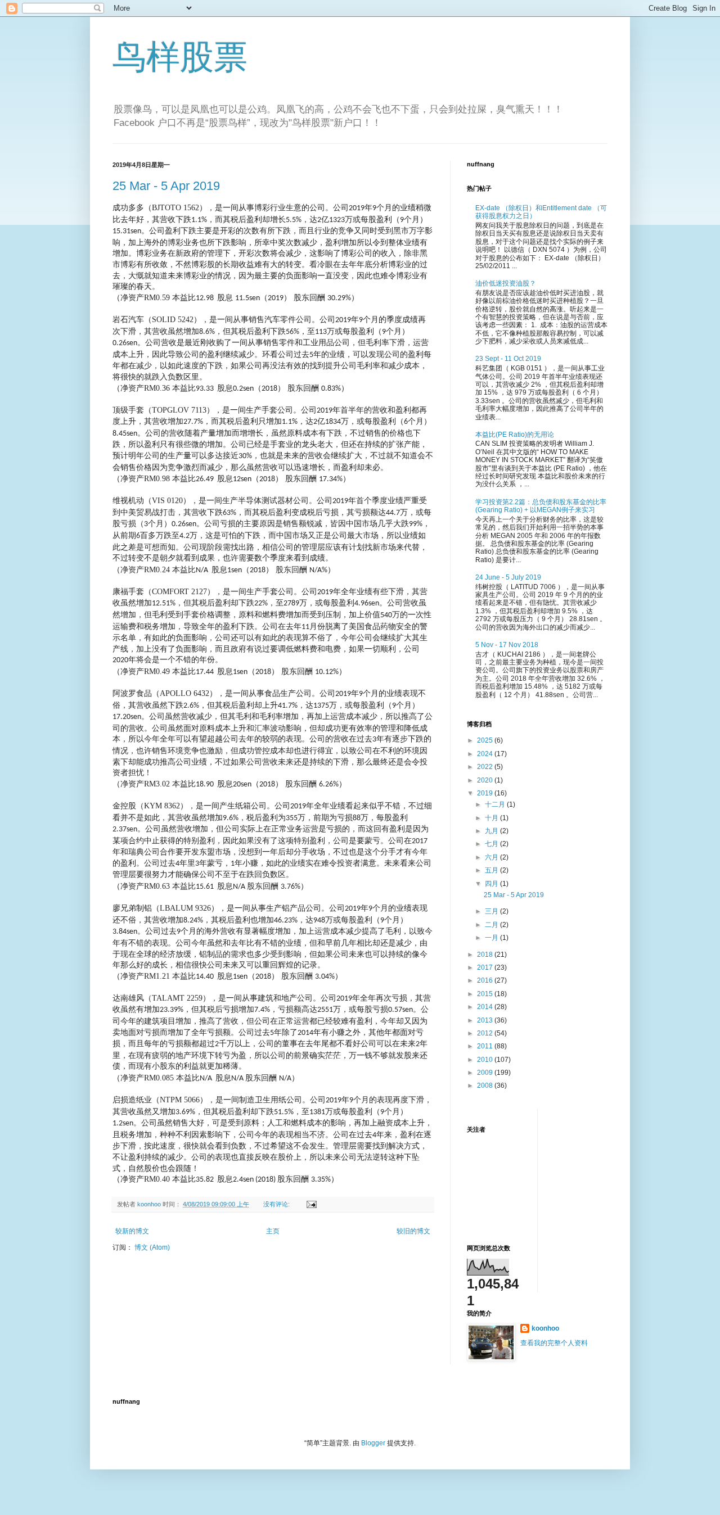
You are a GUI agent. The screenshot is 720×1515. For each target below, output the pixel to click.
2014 (485, 1007)
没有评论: (277, 1204)
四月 (492, 884)
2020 (485, 780)
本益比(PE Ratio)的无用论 (514, 434)
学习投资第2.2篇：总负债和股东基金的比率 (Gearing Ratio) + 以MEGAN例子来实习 (540, 506)
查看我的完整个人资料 (554, 1343)
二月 (492, 925)
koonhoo (545, 1328)
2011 (485, 1046)
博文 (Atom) (152, 1247)
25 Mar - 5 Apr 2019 (166, 186)
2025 (485, 740)
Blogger (373, 1443)
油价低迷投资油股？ (505, 283)
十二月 (496, 804)
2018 (485, 954)
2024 (485, 754)
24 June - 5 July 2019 (508, 577)
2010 (485, 1060)
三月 (492, 911)
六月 (492, 857)
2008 (485, 1085)
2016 (485, 980)
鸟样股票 (180, 57)
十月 (492, 818)
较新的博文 (132, 1231)
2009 (485, 1073)
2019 (485, 793)
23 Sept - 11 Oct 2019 (508, 359)
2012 (485, 1033)
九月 (492, 831)
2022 (485, 767)
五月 (492, 870)
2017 (485, 967)
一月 (492, 938)
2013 (485, 1020)
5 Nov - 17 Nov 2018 (506, 645)
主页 (273, 1231)
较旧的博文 (413, 1231)
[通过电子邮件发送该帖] (310, 1204)
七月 (492, 844)
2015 (485, 994)
